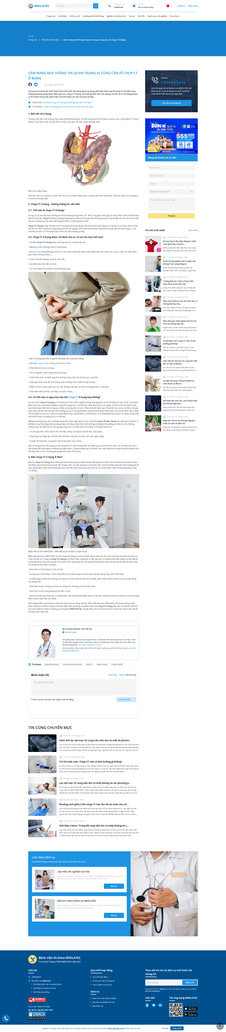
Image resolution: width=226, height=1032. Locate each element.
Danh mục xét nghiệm (157, 16)
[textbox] (171, 191)
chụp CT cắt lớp (117, 664)
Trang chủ (32, 40)
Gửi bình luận (124, 699)
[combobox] (171, 191)
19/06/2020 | (61, 102)
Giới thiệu (62, 16)
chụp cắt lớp (42, 363)
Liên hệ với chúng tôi (171, 103)
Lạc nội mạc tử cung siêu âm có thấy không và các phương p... (95, 783)
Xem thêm (193, 230)
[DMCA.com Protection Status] (37, 1015)
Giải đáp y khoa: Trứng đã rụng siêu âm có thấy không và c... (94, 825)
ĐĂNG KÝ (190, 982)
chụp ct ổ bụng (102, 664)
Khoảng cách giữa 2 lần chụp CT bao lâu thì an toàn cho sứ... (94, 804)
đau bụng (36, 251)
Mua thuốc (175, 16)
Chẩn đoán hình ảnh (50, 40)
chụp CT (89, 664)
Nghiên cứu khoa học (116, 16)
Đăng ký (181, 6)
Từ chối (165, 1028)
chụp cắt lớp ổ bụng (51, 664)
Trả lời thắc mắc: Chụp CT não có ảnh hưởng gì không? (90, 761)
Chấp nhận (177, 1028)
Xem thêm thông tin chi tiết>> (90, 645)
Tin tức (132, 16)
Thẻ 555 (141, 16)
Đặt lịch (114, 886)
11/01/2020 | (62, 106)
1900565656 (36, 977)
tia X (109, 225)
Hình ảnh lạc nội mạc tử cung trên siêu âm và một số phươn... (95, 740)
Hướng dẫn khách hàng (93, 16)
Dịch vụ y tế (75, 16)
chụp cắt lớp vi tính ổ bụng (72, 664)
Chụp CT (73, 397)
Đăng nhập (193, 6)
